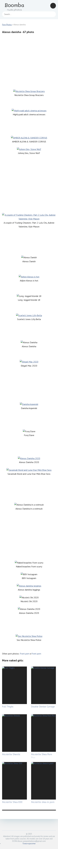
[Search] (52, 14)
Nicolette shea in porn (42, 802)
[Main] (14, 6)
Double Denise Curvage (43, 706)
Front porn (24, 653)
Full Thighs (7, 706)
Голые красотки (29, 843)
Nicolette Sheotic (11, 754)
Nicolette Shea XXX (12, 802)
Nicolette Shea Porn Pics (41, 756)
